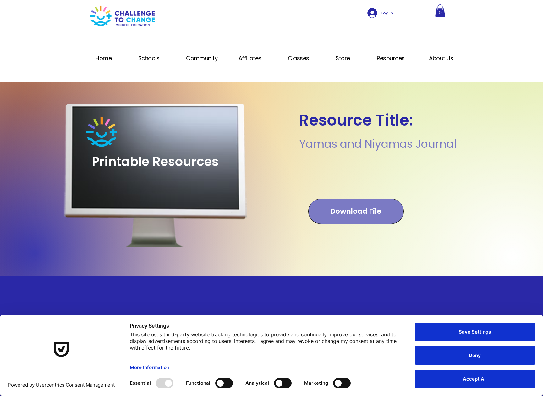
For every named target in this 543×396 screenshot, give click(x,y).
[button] (440, 10)
